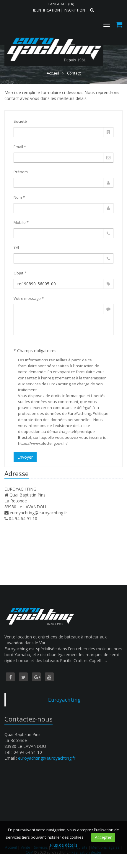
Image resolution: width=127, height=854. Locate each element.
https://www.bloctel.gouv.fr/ (43, 443)
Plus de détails (63, 845)
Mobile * (21, 222)
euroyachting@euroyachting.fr (38, 512)
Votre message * (29, 298)
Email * (20, 146)
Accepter (103, 837)
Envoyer (25, 457)
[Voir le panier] (119, 25)
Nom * (19, 197)
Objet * (20, 273)
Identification (46, 10)
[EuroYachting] (53, 35)
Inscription (74, 10)
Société (20, 121)
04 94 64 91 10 (23, 518)
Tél (16, 247)
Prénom (21, 171)
